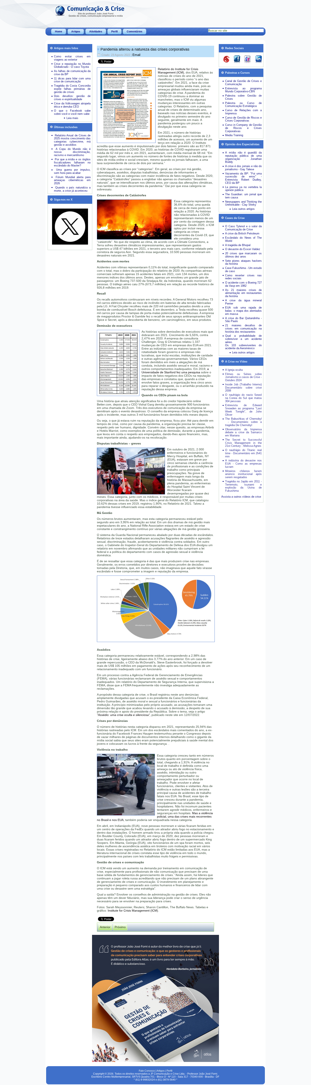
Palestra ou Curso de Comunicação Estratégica (243, 104)
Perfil (114, 31)
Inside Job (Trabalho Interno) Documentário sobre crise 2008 (243, 387)
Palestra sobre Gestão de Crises (243, 97)
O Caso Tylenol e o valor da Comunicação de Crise (243, 228)
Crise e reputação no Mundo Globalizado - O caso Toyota (72, 65)
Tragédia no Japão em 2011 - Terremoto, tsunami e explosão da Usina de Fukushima (243, 486)
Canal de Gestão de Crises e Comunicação (243, 82)
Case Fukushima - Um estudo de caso (243, 269)
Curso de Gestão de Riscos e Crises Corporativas (243, 119)
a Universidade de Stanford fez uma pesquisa (175, 370)
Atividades (95, 31)
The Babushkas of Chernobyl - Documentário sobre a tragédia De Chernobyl (243, 422)
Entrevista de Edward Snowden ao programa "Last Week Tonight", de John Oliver (243, 410)
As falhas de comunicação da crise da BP (72, 72)
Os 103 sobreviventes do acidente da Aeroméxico (243, 347)
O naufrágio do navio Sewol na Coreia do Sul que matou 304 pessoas (243, 398)
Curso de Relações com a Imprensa (243, 112)
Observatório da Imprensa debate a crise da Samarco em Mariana (243, 432)
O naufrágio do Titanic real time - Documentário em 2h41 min (243, 453)
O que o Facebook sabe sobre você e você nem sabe (72, 112)
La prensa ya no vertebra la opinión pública (243, 188)
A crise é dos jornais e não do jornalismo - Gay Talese (243, 168)
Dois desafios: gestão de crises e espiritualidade (72, 97)
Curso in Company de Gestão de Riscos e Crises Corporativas (243, 128)
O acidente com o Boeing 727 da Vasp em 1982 (243, 284)
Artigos (75, 31)
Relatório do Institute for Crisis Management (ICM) (178, 70)
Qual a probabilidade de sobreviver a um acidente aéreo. (243, 339)
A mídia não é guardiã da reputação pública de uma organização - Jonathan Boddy (243, 157)
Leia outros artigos (243, 208)
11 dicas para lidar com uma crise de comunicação (72, 80)
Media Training (234, 135)
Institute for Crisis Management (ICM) (133, 910)
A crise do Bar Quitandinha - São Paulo (243, 320)
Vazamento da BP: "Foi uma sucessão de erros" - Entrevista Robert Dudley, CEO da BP (243, 178)
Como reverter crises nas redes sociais (243, 277)
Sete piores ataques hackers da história (243, 262)
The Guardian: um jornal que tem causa (243, 196)
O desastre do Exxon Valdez (242, 249)
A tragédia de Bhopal (237, 245)
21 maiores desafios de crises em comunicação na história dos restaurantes (243, 328)
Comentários (134, 31)
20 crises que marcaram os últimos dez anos (243, 255)
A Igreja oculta (234, 369)
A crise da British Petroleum (242, 233)
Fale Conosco (147, 1070)
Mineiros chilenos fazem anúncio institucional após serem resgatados (243, 474)
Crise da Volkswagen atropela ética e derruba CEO (72, 105)
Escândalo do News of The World (243, 239)
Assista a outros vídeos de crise (241, 496)
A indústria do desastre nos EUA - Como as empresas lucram (243, 463)
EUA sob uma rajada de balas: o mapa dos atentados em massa (243, 311)
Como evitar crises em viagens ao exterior (72, 58)
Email (136, 55)
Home (58, 31)
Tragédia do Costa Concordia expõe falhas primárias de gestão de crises (72, 89)
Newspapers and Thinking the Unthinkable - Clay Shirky (243, 203)
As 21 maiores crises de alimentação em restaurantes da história (243, 293)
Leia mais (72, 118)
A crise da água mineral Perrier (243, 302)
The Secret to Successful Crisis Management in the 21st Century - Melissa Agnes (243, 443)
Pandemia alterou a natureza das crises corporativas (144, 49)
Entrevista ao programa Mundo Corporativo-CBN (243, 90)
